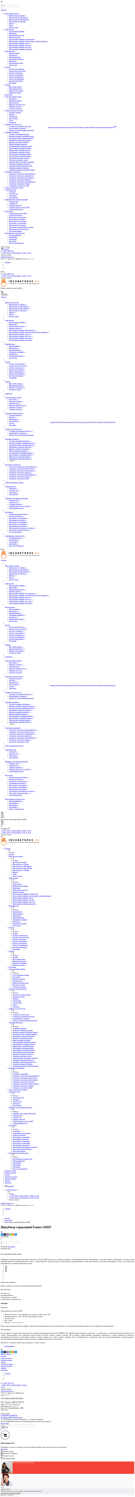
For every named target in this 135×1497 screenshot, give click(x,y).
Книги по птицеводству (17, 105)
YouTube (7, 262)
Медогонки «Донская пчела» (19, 229)
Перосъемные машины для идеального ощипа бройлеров (28, 41)
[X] (5, 1234)
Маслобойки (13, 237)
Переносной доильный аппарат (19, 150)
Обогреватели (13, 103)
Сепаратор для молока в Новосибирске (22, 182)
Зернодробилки (14, 53)
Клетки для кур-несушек (17, 71)
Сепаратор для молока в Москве (20, 180)
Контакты (110, 127)
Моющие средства (15, 106)
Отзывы (103, 127)
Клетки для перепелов (16, 69)
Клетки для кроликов (16, 75)
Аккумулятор (13, 118)
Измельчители (10, 51)
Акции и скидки (53, 127)
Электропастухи (10, 190)
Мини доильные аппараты (18, 144)
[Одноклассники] (13, 1234)
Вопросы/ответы (65, 127)
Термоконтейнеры (15, 235)
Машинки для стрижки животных (16, 199)
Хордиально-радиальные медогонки (21, 227)
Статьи (73, 127)
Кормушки (8, 95)
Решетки (12, 114)
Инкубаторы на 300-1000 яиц (19, 19)
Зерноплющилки (14, 57)
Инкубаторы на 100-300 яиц (18, 17)
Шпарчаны (12, 33)
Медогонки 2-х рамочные (17, 223)
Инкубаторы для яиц (12, 14)
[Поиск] (1, 8)
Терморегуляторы (15, 112)
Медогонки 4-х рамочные (17, 217)
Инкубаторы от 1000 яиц (17, 21)
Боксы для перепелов (16, 77)
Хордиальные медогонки (17, 225)
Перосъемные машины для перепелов (21, 39)
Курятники (12, 83)
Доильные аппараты (12, 132)
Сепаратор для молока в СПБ (19, 186)
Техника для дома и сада (13, 124)
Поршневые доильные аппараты (20, 140)
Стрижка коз (13, 203)
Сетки (11, 120)
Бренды (11, 23)
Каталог (4, 10)
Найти (3, 1427)
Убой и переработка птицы (14, 188)
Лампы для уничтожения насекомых (21, 130)
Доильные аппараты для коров (19, 158)
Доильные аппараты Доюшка (19, 168)
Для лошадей (13, 197)
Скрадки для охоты (15, 108)
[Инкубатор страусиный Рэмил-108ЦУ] (6, 1267)
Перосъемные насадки (16, 35)
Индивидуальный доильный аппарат (21, 136)
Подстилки (13, 99)
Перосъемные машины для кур (19, 43)
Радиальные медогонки (17, 219)
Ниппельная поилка (16, 89)
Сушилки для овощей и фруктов (20, 126)
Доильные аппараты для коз (18, 160)
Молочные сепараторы (12, 172)
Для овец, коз (13, 193)
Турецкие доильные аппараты (19, 134)
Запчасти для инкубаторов (14, 110)
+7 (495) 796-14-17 (8, 251)
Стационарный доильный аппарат (20, 146)
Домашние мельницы (16, 59)
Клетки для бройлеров (16, 79)
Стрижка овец (14, 201)
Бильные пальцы (14, 37)
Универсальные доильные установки (21, 162)
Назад (12, 852)
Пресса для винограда (16, 243)
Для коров (12, 192)
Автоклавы (13, 241)
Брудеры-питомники (16, 81)
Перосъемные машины (16, 31)
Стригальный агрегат (16, 209)
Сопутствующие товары (13, 97)
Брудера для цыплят (15, 73)
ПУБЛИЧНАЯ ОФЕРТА (9, 1415)
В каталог (4, 1449)
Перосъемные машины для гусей (20, 47)
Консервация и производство (15, 233)
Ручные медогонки (15, 215)
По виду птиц (13, 27)
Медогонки (9, 211)
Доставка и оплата (82, 127)
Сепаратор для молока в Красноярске (21, 178)
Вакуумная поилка (15, 87)
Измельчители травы (16, 63)
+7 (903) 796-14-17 (16, 253)
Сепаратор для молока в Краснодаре (21, 176)
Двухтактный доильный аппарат (20, 154)
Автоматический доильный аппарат (21, 138)
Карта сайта (5, 1423)
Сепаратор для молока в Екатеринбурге (22, 174)
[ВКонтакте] (2, 1234)
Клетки (7, 67)
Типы (11, 25)
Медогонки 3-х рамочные (17, 221)
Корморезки (13, 55)
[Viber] (7, 1234)
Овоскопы (12, 122)
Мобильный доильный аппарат (19, 152)
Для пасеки (13, 195)
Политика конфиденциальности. (12, 1417)
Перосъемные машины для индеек (20, 49)
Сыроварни (13, 239)
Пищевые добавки (15, 101)
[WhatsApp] (10, 1234)
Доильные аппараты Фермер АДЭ (20, 166)
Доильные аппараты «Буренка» (19, 164)
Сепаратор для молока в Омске (19, 184)
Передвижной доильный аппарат (20, 148)
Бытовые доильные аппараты (19, 142)
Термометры (13, 116)
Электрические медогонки (18, 213)
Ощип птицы (9, 29)
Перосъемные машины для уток (20, 45)
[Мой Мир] (16, 1234)
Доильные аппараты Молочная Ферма (22, 170)
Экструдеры (13, 65)
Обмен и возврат (95, 127)
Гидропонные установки (17, 128)
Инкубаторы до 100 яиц (17, 16)
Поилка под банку (15, 93)
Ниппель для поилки (16, 91)
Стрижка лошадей (15, 205)
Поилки (7, 85)
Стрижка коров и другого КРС (19, 207)
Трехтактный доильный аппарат (20, 156)
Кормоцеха (12, 61)
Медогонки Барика (15, 231)
